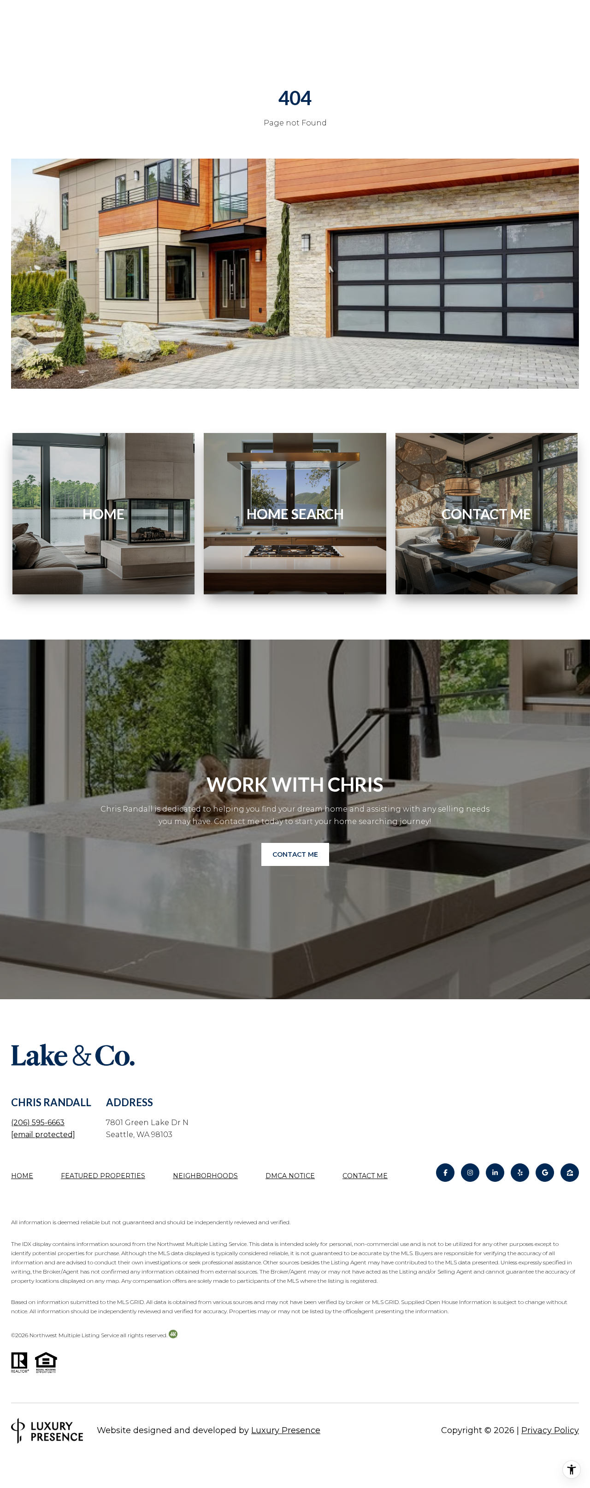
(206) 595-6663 (38, 1122)
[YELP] (520, 1172)
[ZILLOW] (569, 1172)
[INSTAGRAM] (470, 1172)
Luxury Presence (285, 1430)
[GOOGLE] (545, 1172)
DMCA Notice (290, 1176)
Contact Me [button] (295, 854)
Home (22, 1176)
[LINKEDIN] (495, 1172)
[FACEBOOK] (445, 1172)
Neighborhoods (205, 1176)
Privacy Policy (550, 1430)
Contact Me (365, 1176)
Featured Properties (103, 1176)
